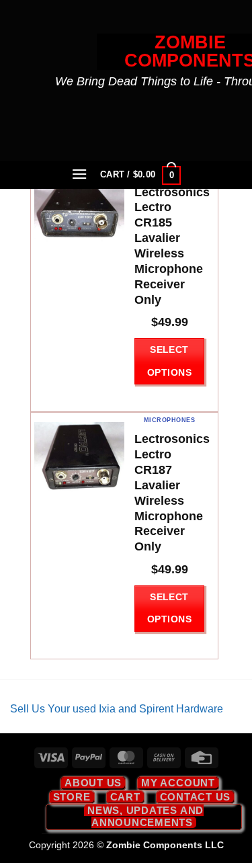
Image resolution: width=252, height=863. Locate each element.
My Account (178, 782)
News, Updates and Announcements (145, 816)
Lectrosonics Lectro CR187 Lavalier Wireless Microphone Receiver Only (172, 492)
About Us (93, 782)
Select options (169, 361)
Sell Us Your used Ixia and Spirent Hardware (116, 708)
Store (72, 797)
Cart (125, 797)
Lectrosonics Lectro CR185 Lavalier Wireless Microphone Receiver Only (172, 246)
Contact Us (195, 797)
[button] (79, 173)
